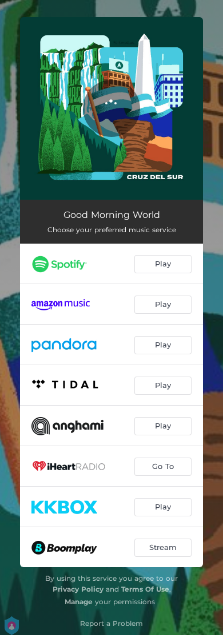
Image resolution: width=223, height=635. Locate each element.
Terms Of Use (145, 589)
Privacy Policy (78, 589)
